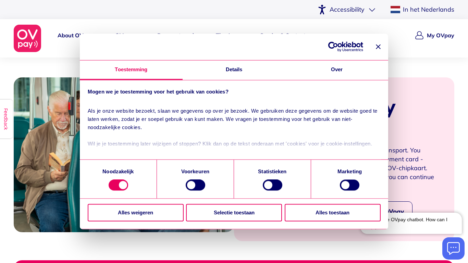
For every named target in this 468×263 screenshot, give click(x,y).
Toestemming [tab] (131, 69)
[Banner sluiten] (378, 47)
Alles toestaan (332, 212)
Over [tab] (337, 69)
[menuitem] (75, 38)
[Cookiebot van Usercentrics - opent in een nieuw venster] (333, 47)
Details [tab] (234, 69)
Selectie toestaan (234, 212)
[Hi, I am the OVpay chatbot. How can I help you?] (411, 222)
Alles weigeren (135, 212)
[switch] (195, 185)
